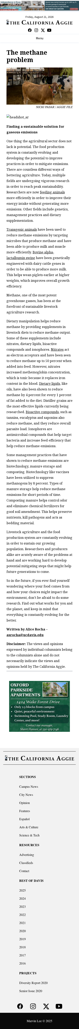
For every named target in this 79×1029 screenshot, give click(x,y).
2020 (22, 931)
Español (24, 819)
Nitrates (57, 349)
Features (24, 811)
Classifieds (26, 863)
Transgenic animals (21, 229)
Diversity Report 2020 (33, 983)
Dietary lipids (49, 383)
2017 (22, 955)
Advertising (26, 854)
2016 (22, 963)
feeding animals (52, 192)
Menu (39, 38)
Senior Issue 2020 (30, 991)
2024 (22, 898)
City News (26, 794)
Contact (24, 871)
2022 (22, 914)
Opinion (24, 803)
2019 (22, 939)
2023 (22, 906)
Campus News (28, 786)
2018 (22, 947)
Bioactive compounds (42, 412)
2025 (22, 890)
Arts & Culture (28, 827)
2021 (22, 923)
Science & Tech (29, 835)
